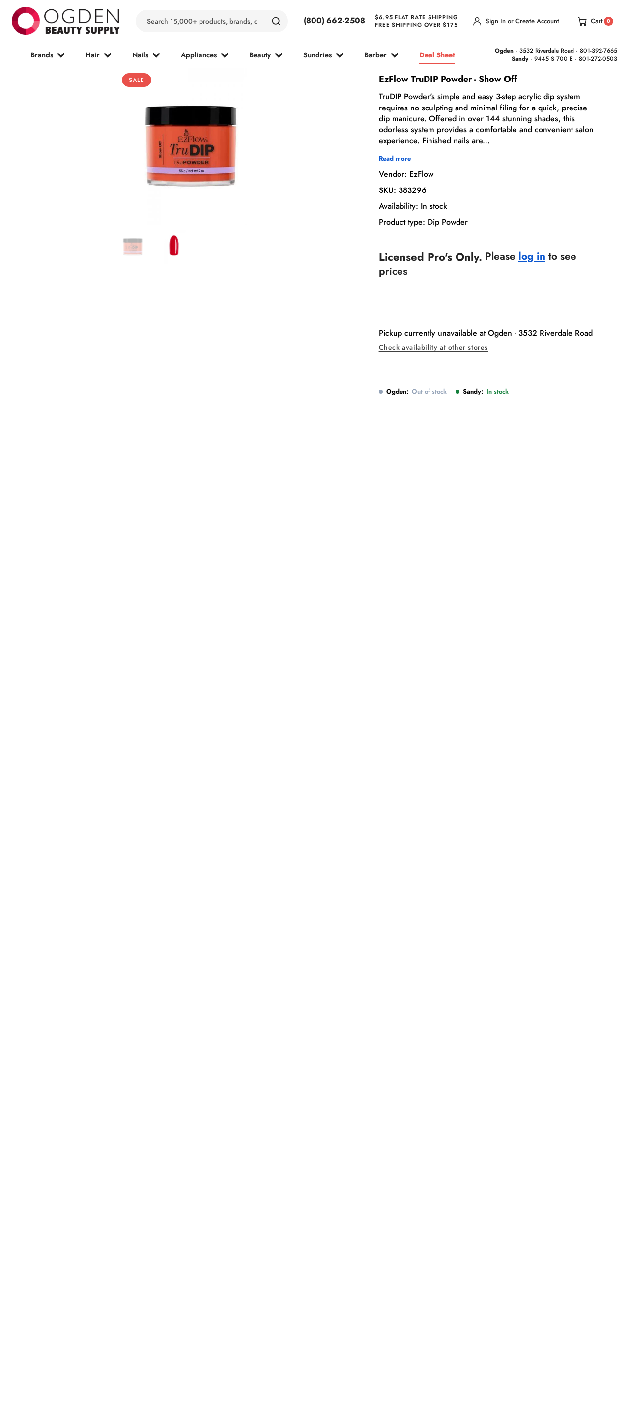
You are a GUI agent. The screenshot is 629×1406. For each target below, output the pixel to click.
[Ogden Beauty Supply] (66, 21)
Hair (93, 55)
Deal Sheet (437, 55)
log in (531, 256)
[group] (133, 247)
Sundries (317, 55)
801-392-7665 (598, 50)
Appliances (199, 55)
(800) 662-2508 (334, 20)
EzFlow (421, 174)
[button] (170, 202)
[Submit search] (276, 21)
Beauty (260, 55)
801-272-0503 (598, 58)
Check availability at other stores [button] (433, 347)
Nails (140, 55)
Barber (375, 55)
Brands (41, 55)
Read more (395, 159)
